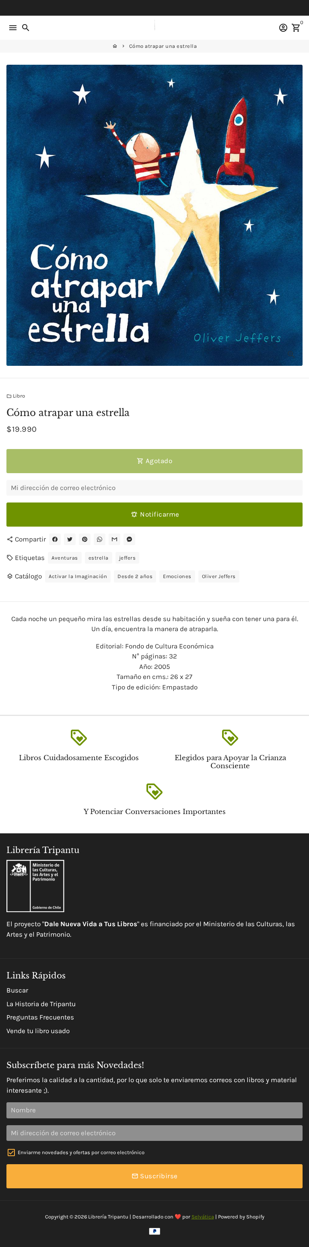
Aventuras (65, 558)
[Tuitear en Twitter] (70, 539)
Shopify (255, 1217)
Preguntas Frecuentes (40, 1017)
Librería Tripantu (108, 1217)
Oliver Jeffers (219, 576)
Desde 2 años (134, 576)
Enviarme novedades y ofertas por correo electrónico (81, 1152)
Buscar (17, 990)
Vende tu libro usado (38, 1031)
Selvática (203, 1217)
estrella (99, 558)
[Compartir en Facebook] (55, 539)
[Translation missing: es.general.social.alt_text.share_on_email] (114, 539)
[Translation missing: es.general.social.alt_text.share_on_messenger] (129, 539)
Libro (15, 396)
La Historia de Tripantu (41, 1004)
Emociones (177, 576)
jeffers (127, 558)
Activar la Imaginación (78, 576)
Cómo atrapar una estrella (163, 46)
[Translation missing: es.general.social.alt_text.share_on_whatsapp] (99, 539)
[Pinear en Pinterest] (85, 539)
